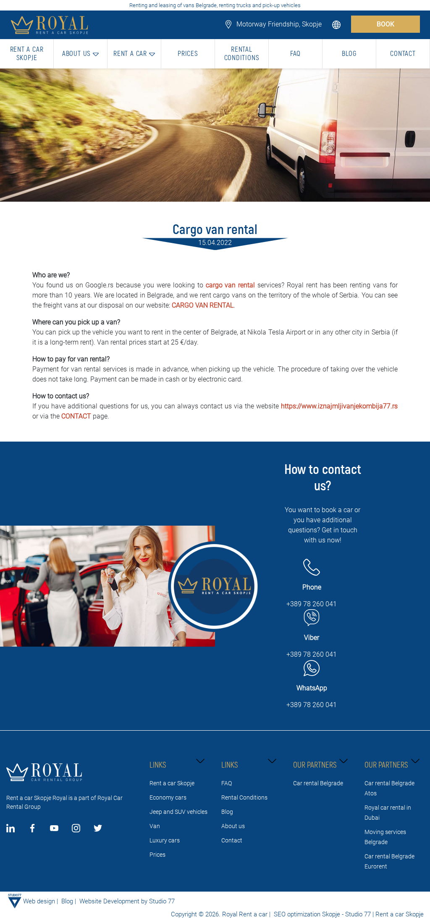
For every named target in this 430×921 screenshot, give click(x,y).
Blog (227, 811)
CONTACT (77, 416)
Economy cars (167, 797)
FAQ (226, 783)
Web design (39, 901)
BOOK (385, 24)
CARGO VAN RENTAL (202, 305)
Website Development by (113, 901)
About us (233, 826)
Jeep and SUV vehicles (178, 811)
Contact (231, 840)
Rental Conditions (244, 797)
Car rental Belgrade (318, 783)
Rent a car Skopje (171, 783)
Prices (157, 854)
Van (154, 826)
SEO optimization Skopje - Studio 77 (321, 914)
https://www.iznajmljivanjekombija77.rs (339, 406)
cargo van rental (230, 285)
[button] (337, 24)
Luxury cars (164, 840)
